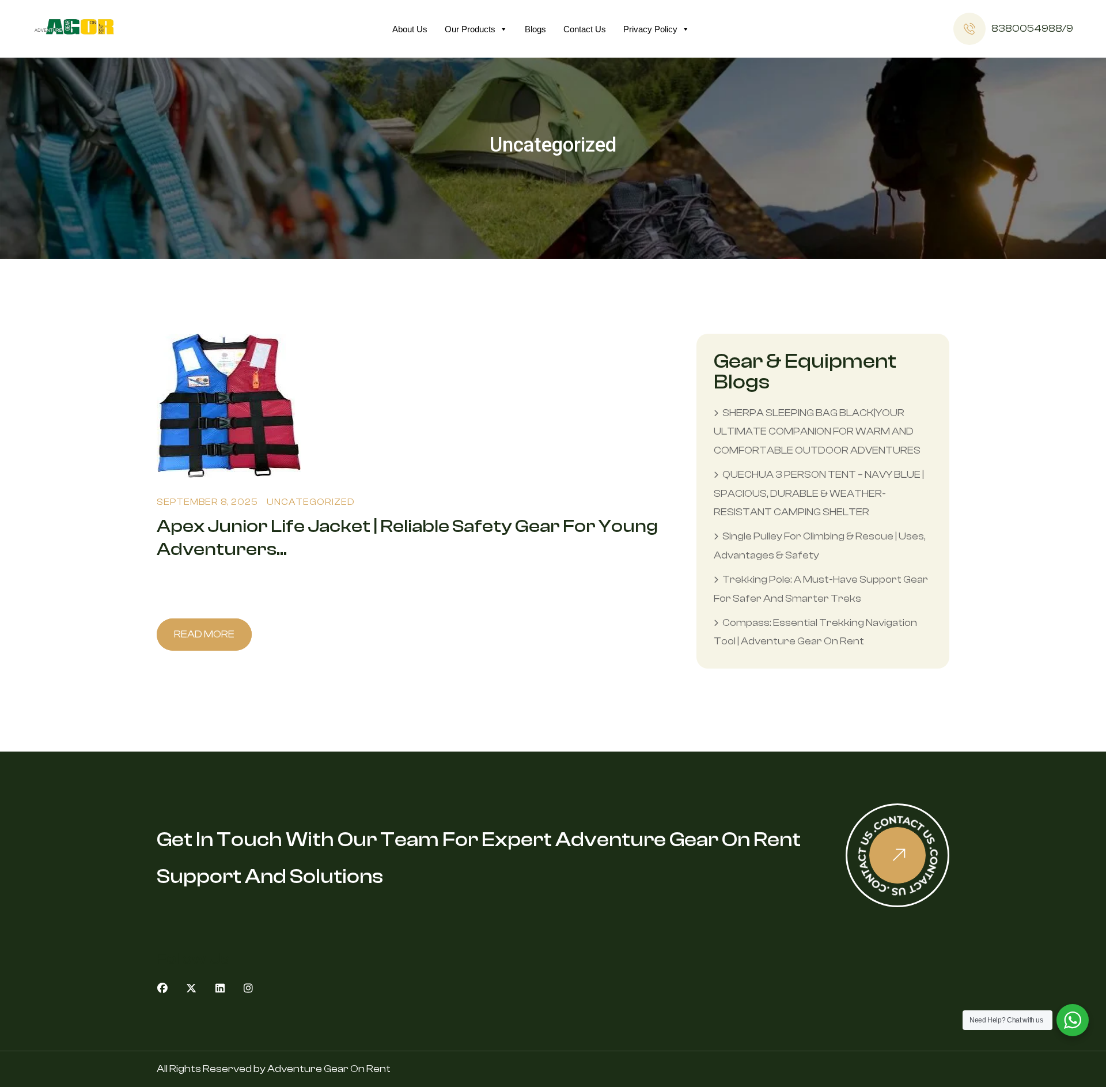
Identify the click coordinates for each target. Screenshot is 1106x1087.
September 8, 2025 (207, 502)
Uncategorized (311, 502)
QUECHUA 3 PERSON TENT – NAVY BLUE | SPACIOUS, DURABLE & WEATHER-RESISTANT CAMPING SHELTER (819, 493)
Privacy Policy (650, 29)
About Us (409, 29)
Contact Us (584, 29)
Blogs (535, 29)
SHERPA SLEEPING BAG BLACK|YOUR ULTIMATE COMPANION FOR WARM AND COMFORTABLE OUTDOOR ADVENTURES (817, 431)
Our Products (470, 29)
